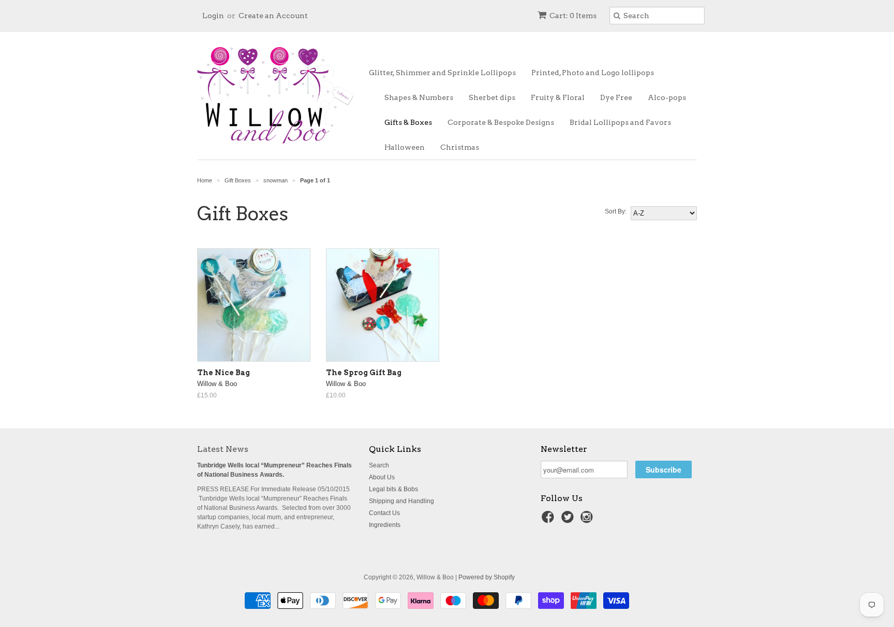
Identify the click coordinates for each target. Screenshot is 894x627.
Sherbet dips (492, 97)
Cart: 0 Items (573, 15)
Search (379, 465)
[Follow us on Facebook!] (549, 520)
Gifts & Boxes (408, 122)
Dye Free (616, 97)
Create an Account (273, 15)
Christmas (459, 147)
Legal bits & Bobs (393, 489)
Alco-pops (667, 97)
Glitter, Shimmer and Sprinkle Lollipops (442, 72)
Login (213, 15)
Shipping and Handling (401, 501)
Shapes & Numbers (418, 97)
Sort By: (616, 211)
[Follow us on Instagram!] (588, 520)
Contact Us (384, 513)
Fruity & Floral (558, 97)
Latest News (222, 449)
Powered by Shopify (486, 577)
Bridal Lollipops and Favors (620, 122)
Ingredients (384, 525)
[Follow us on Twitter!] (569, 520)
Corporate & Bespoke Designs (501, 122)
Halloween (404, 147)
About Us (382, 477)
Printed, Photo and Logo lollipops (592, 72)
